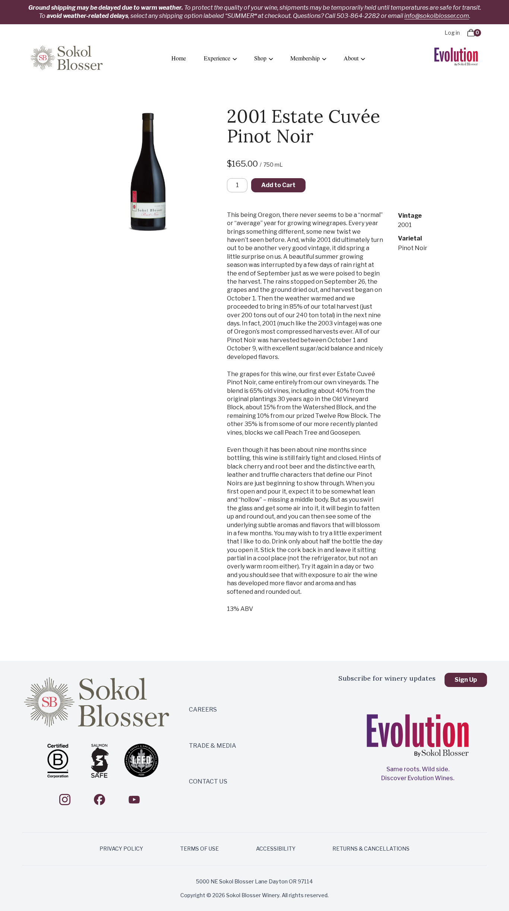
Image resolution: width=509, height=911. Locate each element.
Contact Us (208, 781)
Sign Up (466, 679)
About (351, 58)
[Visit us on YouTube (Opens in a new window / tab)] (134, 799)
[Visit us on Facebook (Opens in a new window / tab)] (99, 799)
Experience (217, 58)
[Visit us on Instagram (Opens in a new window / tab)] (65, 799)
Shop (260, 58)
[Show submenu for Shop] (270, 58)
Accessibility (275, 848)
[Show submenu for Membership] (324, 58)
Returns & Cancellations (371, 848)
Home (178, 58)
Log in (452, 32)
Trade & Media (212, 745)
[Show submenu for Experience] (234, 58)
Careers (203, 709)
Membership (305, 58)
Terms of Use (199, 848)
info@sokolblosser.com (436, 15)
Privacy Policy (121, 848)
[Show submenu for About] (362, 58)
